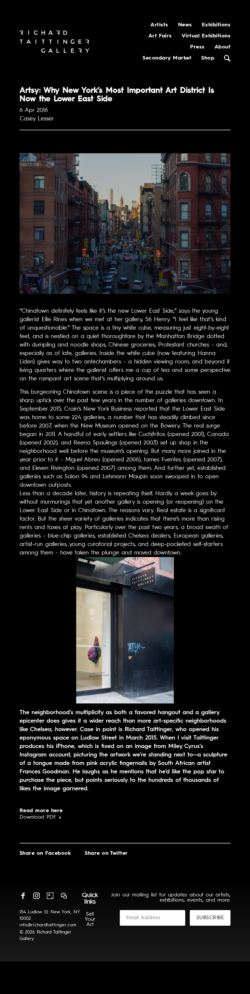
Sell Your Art (90, 919)
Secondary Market (167, 58)
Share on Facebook (45, 853)
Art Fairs (160, 36)
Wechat (64, 895)
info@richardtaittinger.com (48, 925)
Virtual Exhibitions (206, 36)
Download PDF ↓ (41, 817)
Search (227, 58)
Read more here (41, 810)
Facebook (23, 895)
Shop (207, 58)
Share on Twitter (106, 853)
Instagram (36, 895)
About (222, 47)
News (185, 25)
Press (197, 47)
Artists (159, 25)
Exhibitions (216, 25)
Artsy (50, 895)
